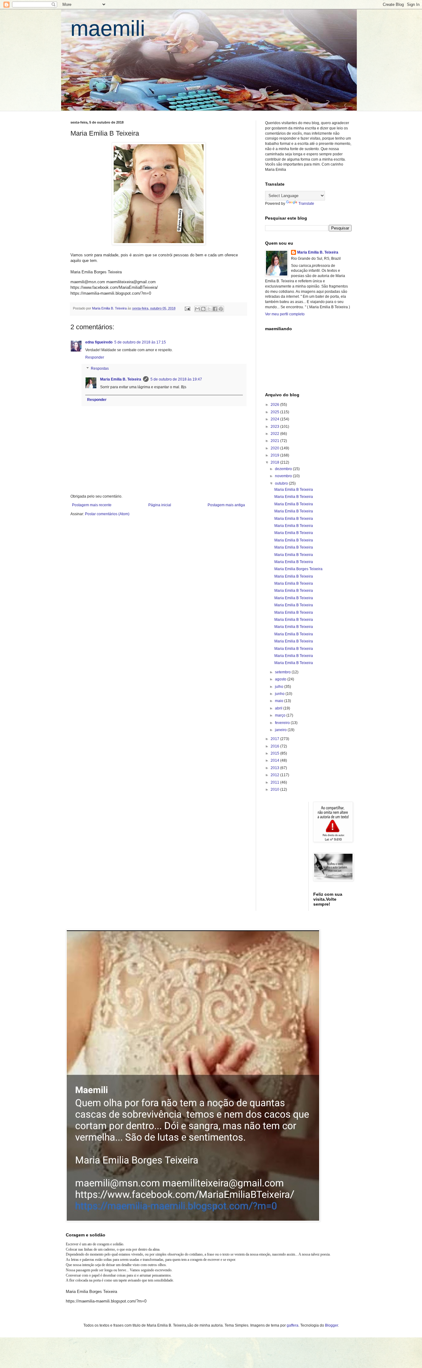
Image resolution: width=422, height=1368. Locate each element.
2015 (275, 753)
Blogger (331, 1325)
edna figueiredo (98, 342)
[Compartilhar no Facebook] (215, 309)
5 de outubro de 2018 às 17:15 (140, 342)
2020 (275, 448)
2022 (275, 433)
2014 (275, 760)
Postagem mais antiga (226, 505)
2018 (275, 462)
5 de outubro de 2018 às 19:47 (176, 379)
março (280, 715)
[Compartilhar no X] (209, 309)
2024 (275, 419)
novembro (284, 476)
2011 (275, 782)
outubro (282, 483)
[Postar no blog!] (203, 309)
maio (279, 701)
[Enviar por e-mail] (197, 309)
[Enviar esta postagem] (187, 308)
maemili (107, 28)
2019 (275, 455)
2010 (275, 789)
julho (279, 686)
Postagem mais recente (92, 505)
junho (280, 694)
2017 (275, 739)
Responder (94, 357)
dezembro (284, 469)
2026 (275, 404)
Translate (306, 203)
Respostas (100, 368)
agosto (281, 679)
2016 (275, 746)
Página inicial (159, 505)
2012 (275, 775)
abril (279, 708)
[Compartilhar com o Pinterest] (221, 309)
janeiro (281, 730)
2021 (275, 441)
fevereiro (283, 723)
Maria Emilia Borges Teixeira (298, 569)
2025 (275, 412)
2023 (275, 426)
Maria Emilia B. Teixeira (120, 379)
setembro (283, 672)
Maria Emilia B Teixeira (293, 489)
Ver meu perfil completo (285, 314)
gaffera (292, 1325)
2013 (275, 768)
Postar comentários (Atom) (107, 514)
